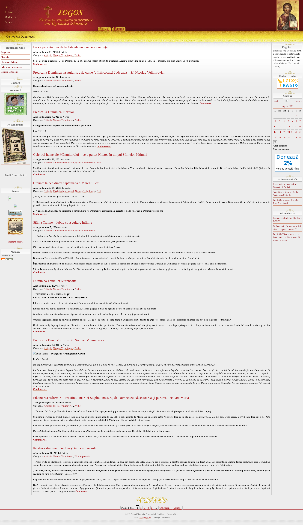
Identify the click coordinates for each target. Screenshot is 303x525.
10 (275, 126)
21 (292, 131)
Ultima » (178, 507)
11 (280, 126)
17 (275, 131)
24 (275, 137)
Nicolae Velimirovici (63, 55)
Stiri (7, 7)
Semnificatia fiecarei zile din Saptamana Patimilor (285, 193)
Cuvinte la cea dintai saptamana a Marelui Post (66, 183)
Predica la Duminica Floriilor (53, 112)
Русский (118, 28)
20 (289, 131)
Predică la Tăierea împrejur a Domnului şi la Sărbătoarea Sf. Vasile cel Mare (287, 237)
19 (284, 131)
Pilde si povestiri (82, 456)
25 (280, 137)
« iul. (275, 100)
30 (300, 137)
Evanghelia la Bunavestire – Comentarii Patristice (285, 185)
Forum (8, 22)
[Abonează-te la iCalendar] (286, 101)
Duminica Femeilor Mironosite (55, 280)
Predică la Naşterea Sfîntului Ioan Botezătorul (286, 201)
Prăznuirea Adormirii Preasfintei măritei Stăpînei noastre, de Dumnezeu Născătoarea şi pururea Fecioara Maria (111, 397)
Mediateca (10, 17)
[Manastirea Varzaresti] (15, 232)
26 (284, 137)
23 (300, 131)
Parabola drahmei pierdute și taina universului (65, 448)
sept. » (299, 100)
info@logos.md (145, 517)
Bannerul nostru (15, 241)
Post (99, 162)
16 (300, 126)
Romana (104, 28)
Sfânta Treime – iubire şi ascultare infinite (62, 222)
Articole (9, 12)
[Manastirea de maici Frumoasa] (15, 205)
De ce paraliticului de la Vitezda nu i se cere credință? (71, 47)
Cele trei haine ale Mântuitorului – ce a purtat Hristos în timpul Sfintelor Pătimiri (90, 154)
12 (284, 126)
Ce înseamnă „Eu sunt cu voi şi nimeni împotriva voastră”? (287, 228)
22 (296, 131)
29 (296, 137)
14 (292, 126)
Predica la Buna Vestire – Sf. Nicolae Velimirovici (68, 340)
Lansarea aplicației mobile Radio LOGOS (287, 219)
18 (280, 131)
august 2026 (287, 106)
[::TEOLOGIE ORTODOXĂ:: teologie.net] (15, 214)
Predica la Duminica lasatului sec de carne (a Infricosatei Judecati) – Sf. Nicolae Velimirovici (98, 72)
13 (289, 126)
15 (296, 126)
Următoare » (165, 507)
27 (289, 137)
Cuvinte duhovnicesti (63, 162)
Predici (77, 55)
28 (292, 137)
